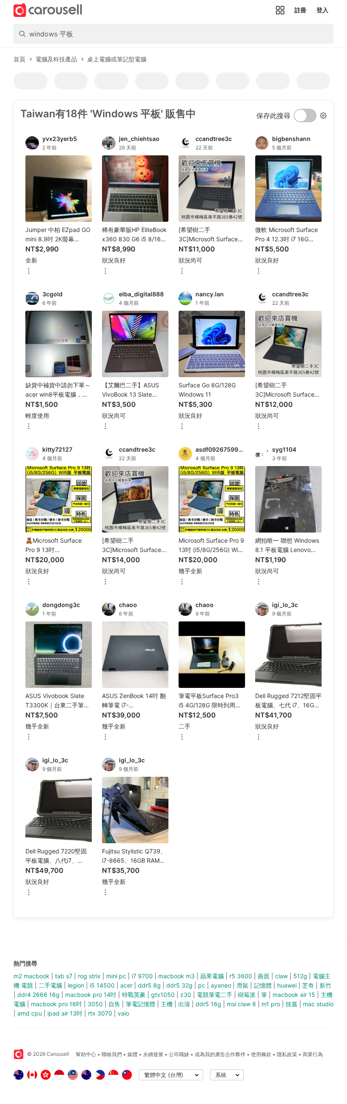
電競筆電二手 (214, 994)
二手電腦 (50, 985)
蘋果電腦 (212, 976)
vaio (123, 1013)
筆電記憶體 (140, 1003)
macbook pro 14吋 (90, 994)
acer (126, 985)
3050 (95, 1003)
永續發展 (153, 1054)
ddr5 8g (149, 985)
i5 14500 (102, 985)
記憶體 (263, 985)
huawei (287, 985)
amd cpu (29, 1013)
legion (76, 985)
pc (201, 985)
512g (300, 976)
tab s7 (63, 976)
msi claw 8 (241, 1003)
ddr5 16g (208, 1003)
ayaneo (221, 985)
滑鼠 (242, 985)
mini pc (116, 976)
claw (281, 976)
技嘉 (291, 1003)
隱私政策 (287, 1054)
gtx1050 (163, 994)
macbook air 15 (294, 994)
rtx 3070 (100, 1013)
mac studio (318, 1003)
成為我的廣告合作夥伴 (220, 1054)
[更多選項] (28, 272)
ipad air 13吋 (65, 1013)
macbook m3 (176, 976)
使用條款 (261, 1054)
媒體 (132, 1054)
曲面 (264, 976)
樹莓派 (247, 994)
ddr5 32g (179, 985)
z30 (185, 994)
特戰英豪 (134, 994)
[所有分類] (280, 10)
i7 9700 (142, 976)
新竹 (325, 985)
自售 (114, 1003)
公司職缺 (179, 1054)
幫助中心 (86, 1054)
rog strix (89, 976)
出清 (184, 1003)
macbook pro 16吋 (56, 1003)
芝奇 (308, 985)
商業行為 (313, 1054)
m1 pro (271, 1003)
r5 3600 (240, 976)
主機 (167, 1003)
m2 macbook (32, 976)
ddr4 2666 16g (38, 994)
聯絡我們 (112, 1054)
